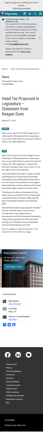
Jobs (8, 402)
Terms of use (11, 364)
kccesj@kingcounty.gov (19, 44)
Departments (11, 388)
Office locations (12, 392)
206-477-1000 (14, 304)
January (5, 69)
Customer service (13, 385)
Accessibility (10, 420)
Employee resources (14, 399)
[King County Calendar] (24, 13)
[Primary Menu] (40, 13)
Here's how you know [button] (21, 8)
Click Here (12, 319)
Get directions (14, 267)
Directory (10, 378)
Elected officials (12, 382)
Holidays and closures (15, 395)
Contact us (10, 375)
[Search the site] (35, 13)
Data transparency (13, 371)
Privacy (9, 368)
